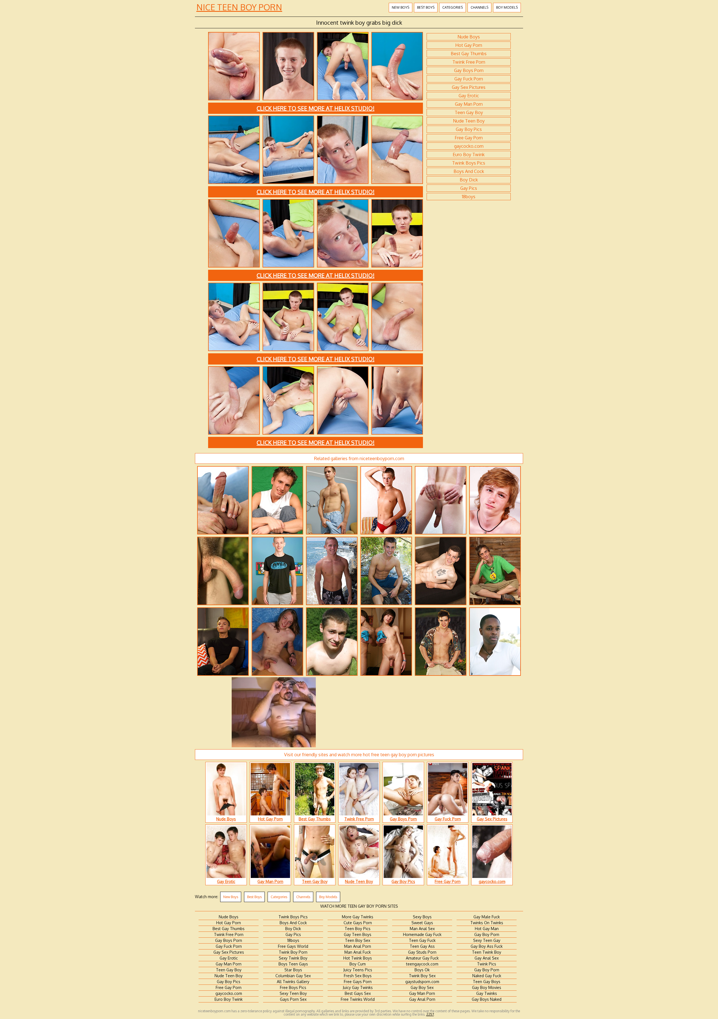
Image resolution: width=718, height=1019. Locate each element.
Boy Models (507, 7)
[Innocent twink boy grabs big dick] (234, 99)
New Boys (400, 7)
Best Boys (425, 7)
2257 (430, 1014)
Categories (452, 7)
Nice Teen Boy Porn (239, 7)
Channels (479, 7)
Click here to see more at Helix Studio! (315, 108)
